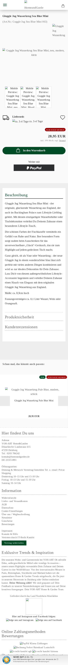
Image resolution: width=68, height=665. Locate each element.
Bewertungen (8, 524)
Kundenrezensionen (21, 327)
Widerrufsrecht (9, 498)
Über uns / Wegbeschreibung (16, 514)
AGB (4, 504)
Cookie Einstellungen (12, 511)
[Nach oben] (59, 660)
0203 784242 (13, 453)
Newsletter (7, 517)
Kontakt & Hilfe (10, 534)
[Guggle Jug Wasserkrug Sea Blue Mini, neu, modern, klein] (34, 52)
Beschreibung (16, 195)
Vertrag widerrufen (14, 543)
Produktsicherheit (19, 317)
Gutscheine (7, 521)
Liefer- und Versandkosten (15, 501)
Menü (5, 5)
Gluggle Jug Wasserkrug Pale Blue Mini (34, 400)
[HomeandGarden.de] (34, 5)
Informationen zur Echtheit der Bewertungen (31, 661)
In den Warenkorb (34, 150)
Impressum (7, 531)
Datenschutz (8, 508)
